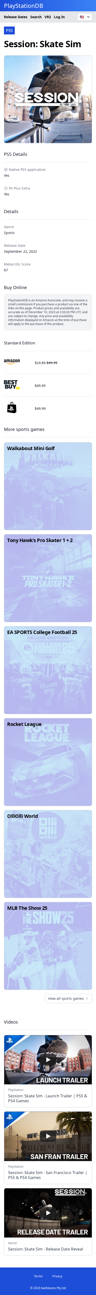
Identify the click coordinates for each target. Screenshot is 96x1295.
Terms (38, 1276)
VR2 (48, 17)
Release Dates (15, 17)
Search (36, 17)
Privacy (57, 1276)
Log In (59, 17)
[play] (48, 1060)
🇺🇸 (82, 17)
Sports (9, 232)
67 (6, 270)
